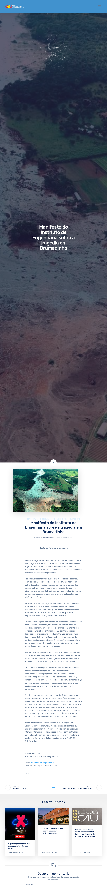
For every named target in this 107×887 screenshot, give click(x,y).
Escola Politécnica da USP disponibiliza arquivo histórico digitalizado (52, 831)
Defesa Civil (31, 519)
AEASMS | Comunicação (44, 537)
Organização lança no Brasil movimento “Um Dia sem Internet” (19, 846)
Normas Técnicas (74, 519)
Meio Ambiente (58, 519)
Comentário (29, 885)
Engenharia (44, 519)
